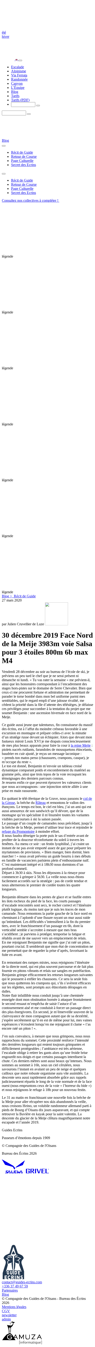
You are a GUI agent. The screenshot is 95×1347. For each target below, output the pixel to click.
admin (6, 1319)
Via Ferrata (19, 75)
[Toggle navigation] (20, 60)
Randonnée (19, 79)
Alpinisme (18, 71)
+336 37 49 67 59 (15, 1286)
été (4, 32)
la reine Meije (81, 745)
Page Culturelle (22, 161)
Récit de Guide (22, 152)
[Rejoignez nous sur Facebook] (36, 1243)
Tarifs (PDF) (20, 100)
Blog (14, 92)
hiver (5, 36)
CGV (6, 1311)
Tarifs (15, 96)
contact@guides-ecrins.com (22, 1282)
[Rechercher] (38, 105)
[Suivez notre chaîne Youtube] (36, 1207)
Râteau (41, 803)
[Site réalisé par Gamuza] (22, 1343)
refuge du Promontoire (18, 831)
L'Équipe (17, 88)
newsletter (9, 1315)
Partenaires (10, 1290)
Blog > (7, 596)
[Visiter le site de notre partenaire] (13, 1172)
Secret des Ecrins (23, 165)
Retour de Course (24, 156)
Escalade (17, 67)
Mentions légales (14, 1307)
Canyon (17, 83)
